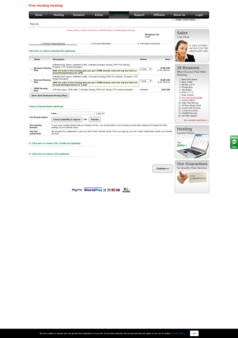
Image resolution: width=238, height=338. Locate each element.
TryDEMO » (182, 144)
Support (139, 14)
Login (199, 14)
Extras (99, 14)
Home (38, 14)
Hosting (59, 14)
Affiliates (159, 14)
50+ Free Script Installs (192, 97)
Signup (119, 14)
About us (179, 14)
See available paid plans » (196, 120)
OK (194, 333)
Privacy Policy (178, 333)
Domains (78, 14)
